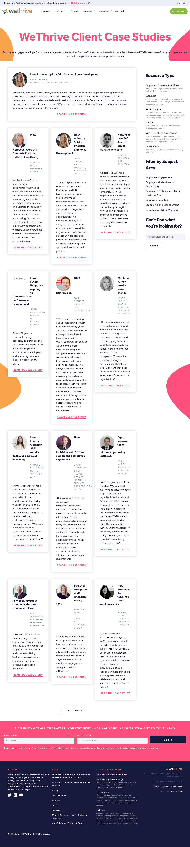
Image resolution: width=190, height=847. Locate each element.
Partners (56, 800)
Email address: (85, 735)
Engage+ (45, 11)
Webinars (165, 99)
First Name (10, 735)
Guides (164, 125)
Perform (60, 11)
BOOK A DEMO (178, 11)
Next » (79, 710)
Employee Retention (157, 200)
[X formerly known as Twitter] (10, 796)
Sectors (88, 11)
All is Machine (176, 791)
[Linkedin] (15, 796)
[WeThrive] (17, 11)
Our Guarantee (59, 795)
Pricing (74, 11)
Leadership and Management (162, 204)
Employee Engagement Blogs (164, 88)
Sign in (181, 2)
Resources (104, 11)
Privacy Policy (176, 787)
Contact (119, 11)
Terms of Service (161, 787)
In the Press (164, 149)
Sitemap (56, 810)
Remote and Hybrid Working (162, 210)
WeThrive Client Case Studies (164, 137)
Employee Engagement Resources (111, 774)
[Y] (21, 796)
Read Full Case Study (71, 114)
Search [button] (154, 245)
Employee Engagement (159, 177)
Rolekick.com (78, 2)
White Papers (165, 113)
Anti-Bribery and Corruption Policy (67, 823)
